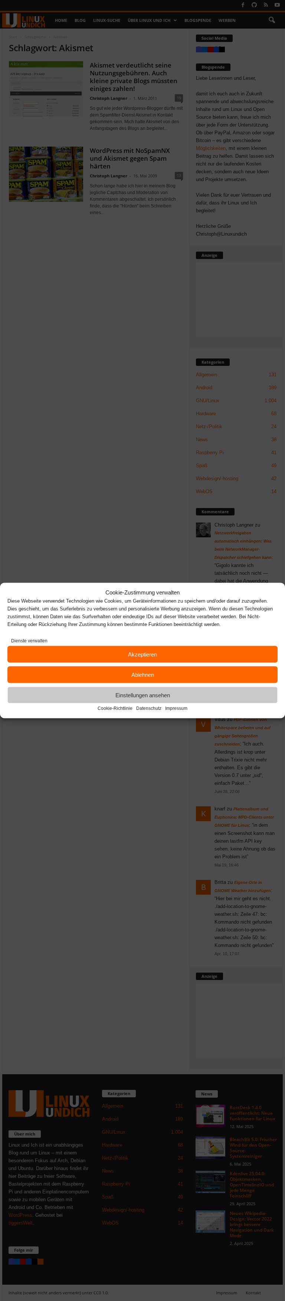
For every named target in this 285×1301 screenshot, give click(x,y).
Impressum (176, 708)
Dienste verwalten (29, 640)
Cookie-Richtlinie (115, 708)
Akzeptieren (142, 654)
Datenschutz (148, 708)
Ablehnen (142, 674)
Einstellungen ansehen (142, 695)
